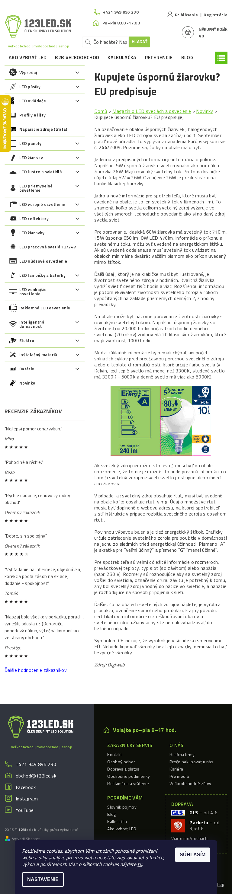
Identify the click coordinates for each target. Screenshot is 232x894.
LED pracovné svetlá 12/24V (47, 247)
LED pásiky (29, 86)
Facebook (26, 787)
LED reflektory (34, 218)
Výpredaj (28, 72)
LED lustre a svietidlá (40, 171)
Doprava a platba (123, 769)
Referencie (159, 57)
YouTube (25, 810)
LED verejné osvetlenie (42, 204)
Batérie (26, 369)
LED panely (30, 143)
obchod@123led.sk (36, 775)
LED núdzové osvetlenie (43, 261)
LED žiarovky (31, 232)
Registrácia (215, 14)
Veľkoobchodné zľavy (190, 783)
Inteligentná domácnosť (31, 324)
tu (139, 864)
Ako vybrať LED (28, 57)
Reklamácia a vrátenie (128, 783)
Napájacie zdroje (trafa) (43, 129)
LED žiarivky (31, 157)
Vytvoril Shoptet (26, 838)
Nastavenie (43, 879)
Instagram (27, 798)
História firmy (182, 754)
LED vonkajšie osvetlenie (33, 291)
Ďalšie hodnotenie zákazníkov (36, 670)
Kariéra (176, 769)
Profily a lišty (32, 115)
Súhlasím (192, 854)
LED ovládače (32, 100)
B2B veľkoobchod (77, 57)
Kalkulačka (122, 57)
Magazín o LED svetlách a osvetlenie (151, 111)
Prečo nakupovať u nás (191, 761)
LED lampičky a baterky (42, 275)
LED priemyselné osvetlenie (36, 188)
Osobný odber (121, 761)
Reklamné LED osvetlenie (44, 308)
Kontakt (114, 754)
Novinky (27, 383)
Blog (187, 57)
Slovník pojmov (121, 807)
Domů (100, 111)
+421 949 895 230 (36, 764)
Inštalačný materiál (39, 354)
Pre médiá (179, 776)
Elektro (26, 340)
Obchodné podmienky (128, 776)
